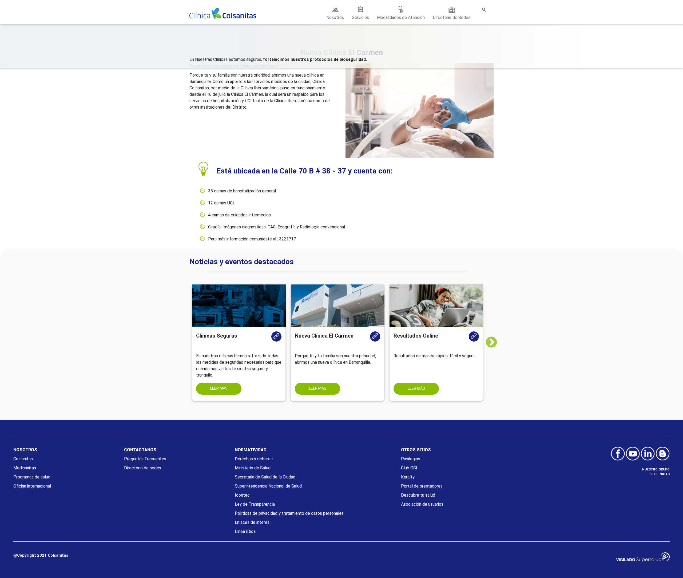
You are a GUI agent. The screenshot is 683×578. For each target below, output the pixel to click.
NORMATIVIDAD (251, 449)
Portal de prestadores (422, 486)
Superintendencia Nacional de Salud (268, 486)
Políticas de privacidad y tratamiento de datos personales (289, 513)
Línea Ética (245, 531)
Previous (183, 342)
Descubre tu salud (418, 495)
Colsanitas (23, 458)
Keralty (408, 477)
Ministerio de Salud (253, 467)
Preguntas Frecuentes (145, 458)
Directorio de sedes (142, 467)
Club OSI (409, 467)
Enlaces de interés (252, 522)
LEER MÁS (219, 388)
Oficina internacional (32, 486)
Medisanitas (24, 467)
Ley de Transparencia (255, 504)
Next (495, 342)
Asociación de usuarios (422, 504)
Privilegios (410, 458)
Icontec (242, 495)
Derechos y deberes (254, 458)
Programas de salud (31, 477)
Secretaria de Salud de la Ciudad (265, 477)
